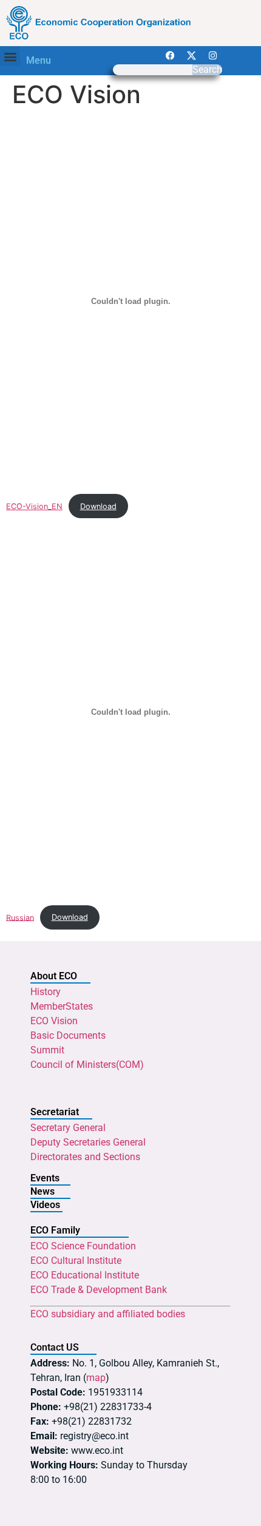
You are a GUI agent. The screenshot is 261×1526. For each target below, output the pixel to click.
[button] (10, 56)
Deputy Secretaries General (88, 1142)
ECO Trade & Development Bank (98, 1289)
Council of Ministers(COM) (87, 1064)
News (42, 1191)
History (45, 992)
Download (98, 506)
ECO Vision (54, 1021)
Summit (47, 1050)
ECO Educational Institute (84, 1275)
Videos (45, 1204)
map (96, 1377)
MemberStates (61, 1006)
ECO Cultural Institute (75, 1260)
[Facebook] (170, 55)
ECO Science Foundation (83, 1246)
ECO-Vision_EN (34, 506)
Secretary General (68, 1127)
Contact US (54, 1347)
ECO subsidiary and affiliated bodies (107, 1314)
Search (207, 69)
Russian (20, 917)
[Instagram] (213, 55)
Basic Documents (68, 1035)
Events (44, 1178)
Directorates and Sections (85, 1157)
